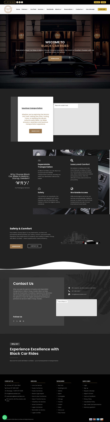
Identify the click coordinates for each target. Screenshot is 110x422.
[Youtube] (20, 2)
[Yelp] (17, 321)
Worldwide (50, 9)
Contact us (79, 9)
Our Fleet (33, 9)
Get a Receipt (90, 9)
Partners (24, 9)
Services (40, 9)
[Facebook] (17, 2)
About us (58, 9)
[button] (4, 417)
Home (18, 9)
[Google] (22, 2)
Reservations (68, 9)
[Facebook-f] (13, 321)
